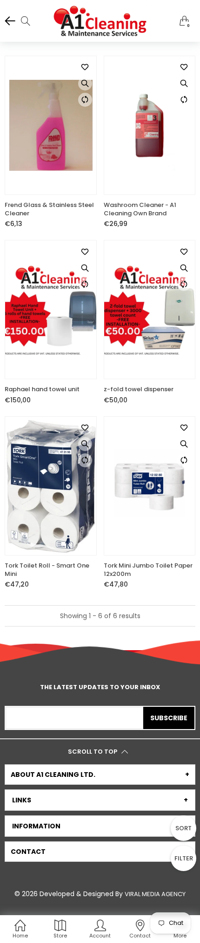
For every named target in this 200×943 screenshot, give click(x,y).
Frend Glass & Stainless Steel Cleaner (49, 209)
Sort (183, 828)
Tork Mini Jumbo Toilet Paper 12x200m (148, 570)
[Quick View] (85, 83)
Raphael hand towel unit (42, 389)
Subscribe (168, 718)
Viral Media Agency (155, 894)
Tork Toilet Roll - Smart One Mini (47, 570)
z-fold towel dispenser (138, 389)
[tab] (100, 774)
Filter (183, 858)
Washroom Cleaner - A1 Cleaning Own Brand (140, 209)
